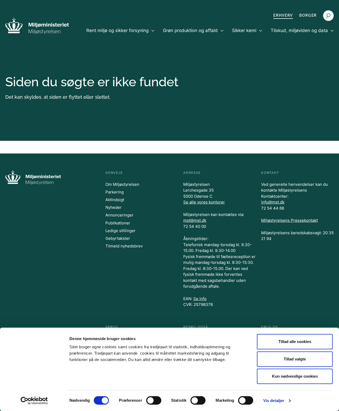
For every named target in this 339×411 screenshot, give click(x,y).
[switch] (153, 400)
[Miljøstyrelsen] (37, 26)
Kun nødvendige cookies (295, 376)
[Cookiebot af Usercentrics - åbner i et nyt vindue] (34, 401)
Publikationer (117, 222)
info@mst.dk (272, 202)
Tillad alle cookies (294, 341)
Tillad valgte (295, 359)
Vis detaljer (273, 400)
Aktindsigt (114, 199)
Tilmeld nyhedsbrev (124, 246)
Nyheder (113, 207)
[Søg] (328, 15)
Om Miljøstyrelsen (122, 184)
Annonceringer (119, 215)
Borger (308, 15)
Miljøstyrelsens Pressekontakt (289, 220)
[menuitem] (120, 35)
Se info (200, 298)
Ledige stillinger (120, 230)
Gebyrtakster (117, 238)
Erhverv (283, 15)
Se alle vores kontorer (204, 202)
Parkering (114, 192)
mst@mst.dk (194, 220)
